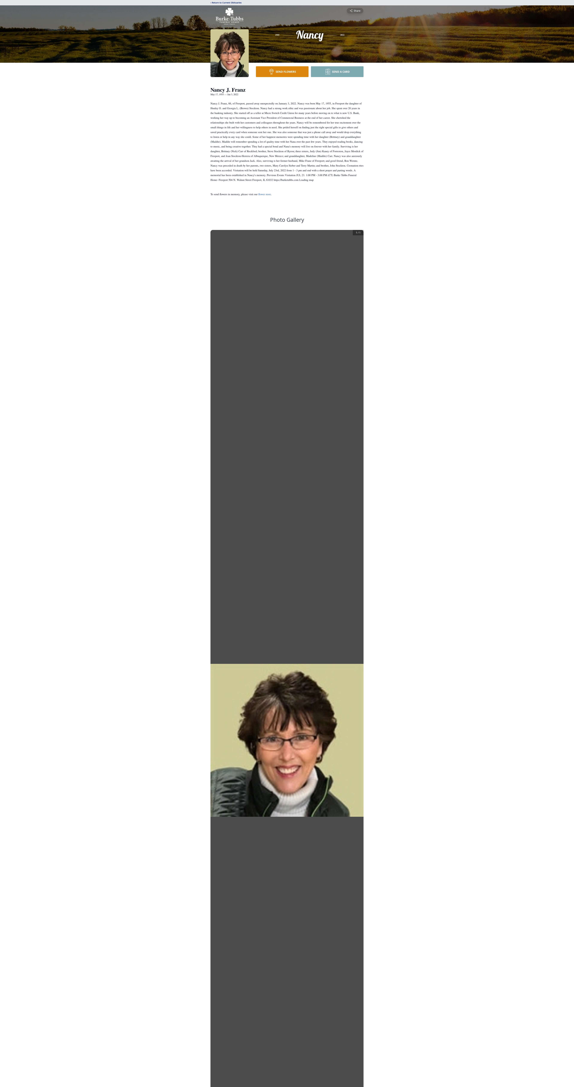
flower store (264, 194)
